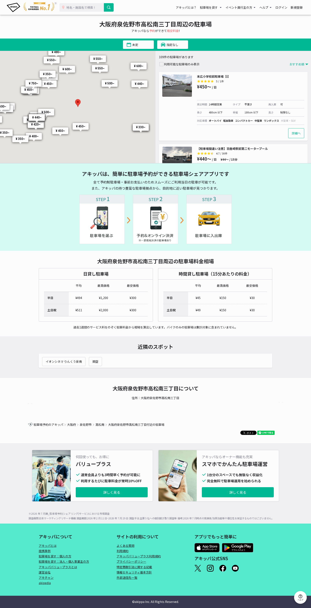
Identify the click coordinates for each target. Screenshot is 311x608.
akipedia (45, 583)
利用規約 (122, 551)
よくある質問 (125, 545)
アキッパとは (47, 545)
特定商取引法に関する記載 (134, 567)
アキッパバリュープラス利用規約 (139, 556)
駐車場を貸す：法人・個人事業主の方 (64, 561)
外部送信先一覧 (127, 577)
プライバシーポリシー (131, 561)
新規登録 (297, 7)
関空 (95, 361)
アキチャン (46, 577)
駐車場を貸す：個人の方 (55, 556)
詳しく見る (111, 492)
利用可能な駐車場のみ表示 (182, 64)
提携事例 (45, 551)
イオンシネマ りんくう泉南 (64, 361)
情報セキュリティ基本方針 (134, 572)
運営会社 (45, 572)
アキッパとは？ (186, 7)
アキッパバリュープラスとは (58, 567)
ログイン (281, 7)
